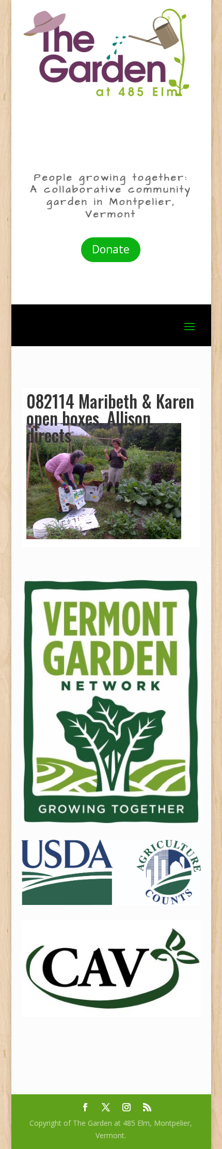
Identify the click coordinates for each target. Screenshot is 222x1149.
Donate (111, 249)
